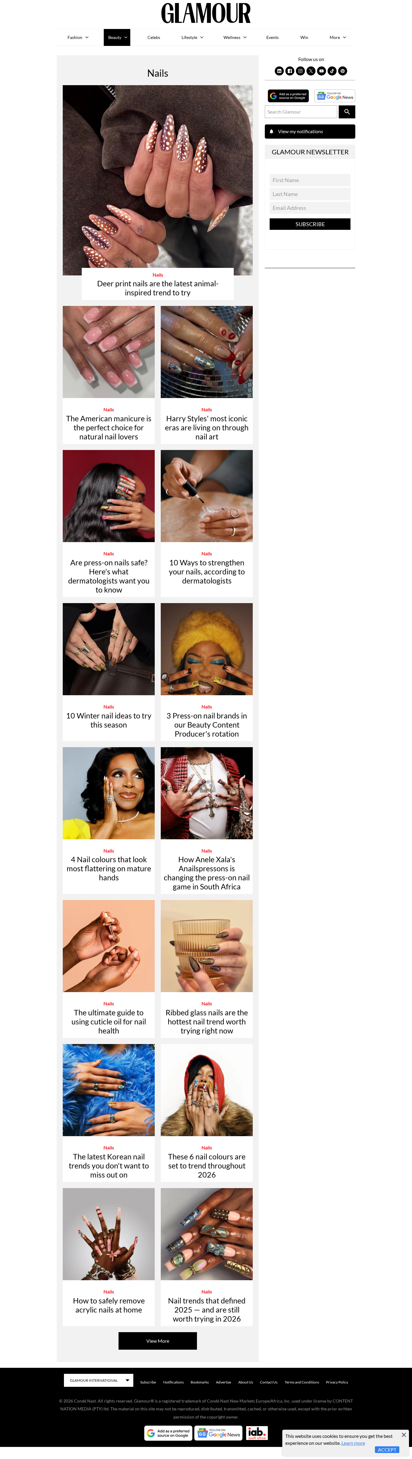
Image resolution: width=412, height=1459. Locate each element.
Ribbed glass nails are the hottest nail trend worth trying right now (207, 1021)
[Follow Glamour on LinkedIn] (279, 71)
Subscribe (310, 224)
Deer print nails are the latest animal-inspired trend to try (158, 288)
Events (272, 37)
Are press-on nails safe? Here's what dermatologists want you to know (109, 576)
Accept (387, 1449)
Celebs (153, 37)
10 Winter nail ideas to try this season (108, 720)
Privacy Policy (337, 1382)
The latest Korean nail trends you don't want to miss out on (109, 1165)
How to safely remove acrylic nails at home (109, 1305)
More (335, 37)
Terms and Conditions (302, 1382)
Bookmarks (200, 1382)
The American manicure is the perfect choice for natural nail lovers (108, 427)
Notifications (173, 1382)
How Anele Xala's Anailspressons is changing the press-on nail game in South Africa (207, 873)
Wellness (231, 37)
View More (157, 1341)
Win (304, 37)
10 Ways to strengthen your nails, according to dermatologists (207, 571)
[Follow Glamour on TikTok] (332, 71)
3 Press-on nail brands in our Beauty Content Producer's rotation (206, 724)
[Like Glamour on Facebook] (289, 71)
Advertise (223, 1382)
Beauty (114, 37)
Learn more (353, 1443)
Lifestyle (189, 37)
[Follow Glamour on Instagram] (300, 71)
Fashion (75, 37)
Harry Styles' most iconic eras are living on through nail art (207, 427)
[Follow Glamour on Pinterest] (342, 71)
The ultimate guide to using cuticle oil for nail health (108, 1021)
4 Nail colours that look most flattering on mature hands (109, 868)
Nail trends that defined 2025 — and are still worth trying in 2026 (207, 1309)
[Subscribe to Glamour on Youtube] (321, 71)
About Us (245, 1382)
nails (158, 275)
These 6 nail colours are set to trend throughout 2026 (207, 1165)
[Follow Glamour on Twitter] (310, 71)
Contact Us (268, 1382)
